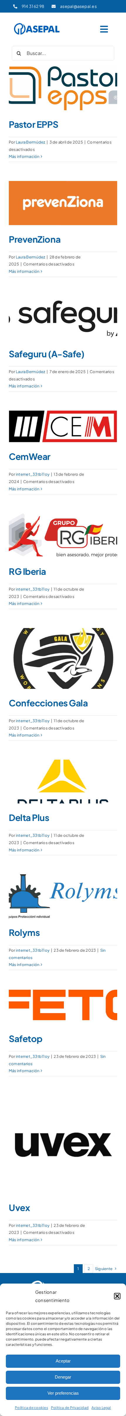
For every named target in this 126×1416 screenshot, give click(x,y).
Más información (24, 156)
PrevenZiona (34, 239)
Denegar (63, 1376)
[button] (117, 1296)
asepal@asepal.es (78, 6)
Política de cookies (31, 1407)
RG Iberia (27, 571)
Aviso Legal (101, 1407)
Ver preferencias (63, 1393)
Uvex (19, 1207)
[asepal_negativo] (63, 1281)
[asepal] (37, 24)
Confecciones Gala (48, 702)
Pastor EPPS (33, 124)
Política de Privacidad (69, 1407)
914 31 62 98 (33, 6)
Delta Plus (29, 817)
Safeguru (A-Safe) (46, 353)
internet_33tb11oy (33, 474)
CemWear (29, 456)
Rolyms (24, 932)
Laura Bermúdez (30, 142)
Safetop (25, 1038)
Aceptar (63, 1360)
